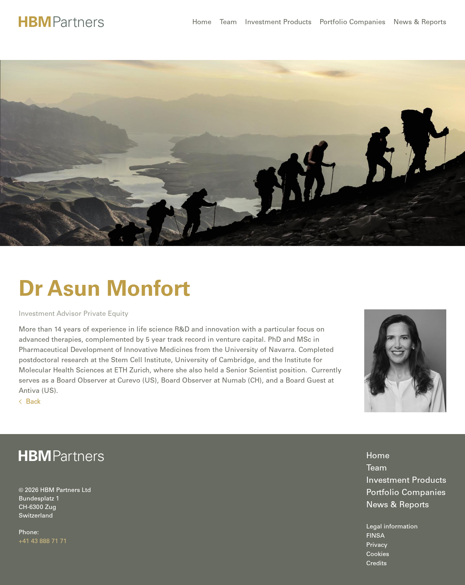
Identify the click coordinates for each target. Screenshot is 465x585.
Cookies (377, 555)
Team (228, 22)
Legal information (392, 527)
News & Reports (420, 22)
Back (33, 402)
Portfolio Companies (352, 22)
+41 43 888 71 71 (43, 542)
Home (201, 22)
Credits (376, 564)
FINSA (375, 536)
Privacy (376, 545)
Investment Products (278, 22)
